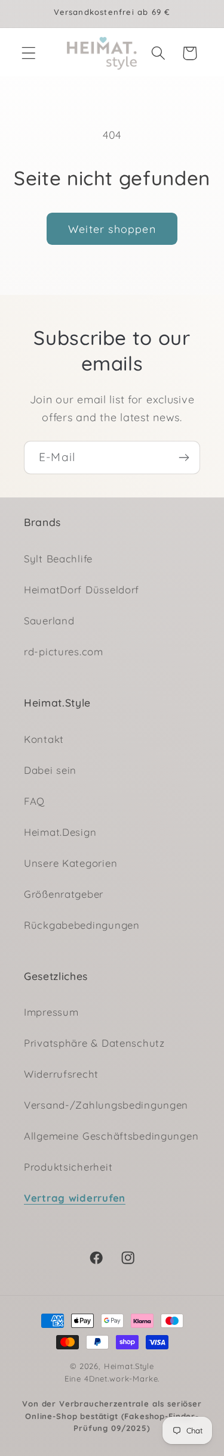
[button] (29, 53)
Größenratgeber (63, 894)
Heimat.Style (129, 1366)
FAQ (34, 801)
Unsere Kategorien (70, 863)
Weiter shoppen (112, 229)
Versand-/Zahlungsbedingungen (106, 1105)
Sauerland (49, 620)
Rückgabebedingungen (82, 925)
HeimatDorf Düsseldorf (81, 589)
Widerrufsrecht (61, 1074)
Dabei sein (50, 770)
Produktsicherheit (68, 1167)
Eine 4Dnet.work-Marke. (112, 1403)
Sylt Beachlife (58, 558)
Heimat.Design (60, 832)
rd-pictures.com (63, 651)
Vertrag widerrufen (74, 1197)
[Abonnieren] (184, 457)
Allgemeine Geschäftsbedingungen (111, 1136)
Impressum (51, 1012)
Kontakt (44, 739)
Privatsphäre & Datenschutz (94, 1043)
